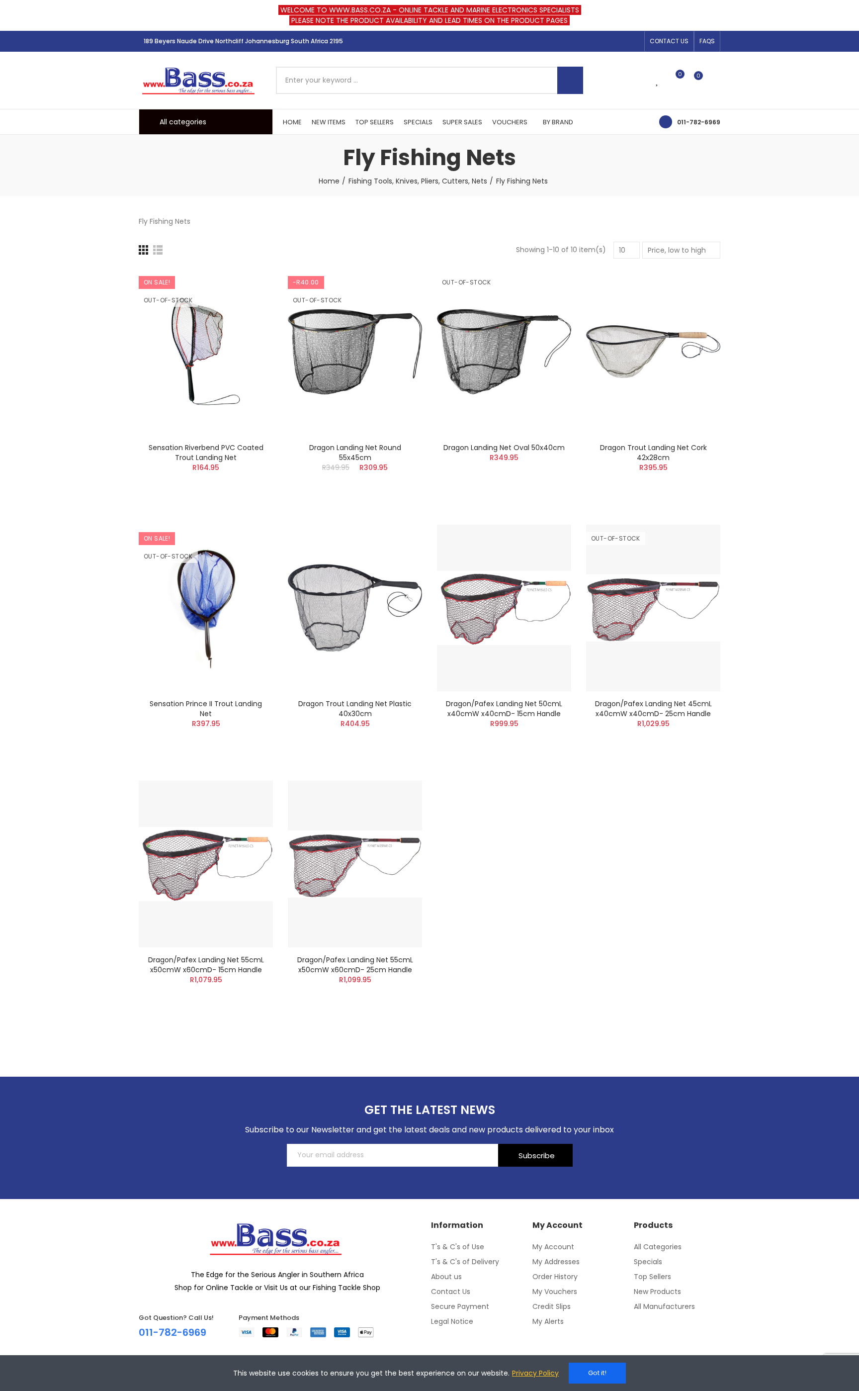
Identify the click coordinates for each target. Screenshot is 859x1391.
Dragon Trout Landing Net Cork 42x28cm (653, 453)
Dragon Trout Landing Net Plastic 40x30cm (355, 709)
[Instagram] (618, 41)
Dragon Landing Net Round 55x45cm (355, 453)
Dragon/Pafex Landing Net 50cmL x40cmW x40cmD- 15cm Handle (504, 709)
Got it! (597, 1373)
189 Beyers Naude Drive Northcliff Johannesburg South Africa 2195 (243, 41)
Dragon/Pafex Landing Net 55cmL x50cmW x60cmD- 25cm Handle (355, 965)
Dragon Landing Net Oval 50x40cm (504, 448)
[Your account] (715, 80)
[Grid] (143, 250)
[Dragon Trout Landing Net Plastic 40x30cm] (355, 608)
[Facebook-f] (602, 41)
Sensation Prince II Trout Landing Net (206, 709)
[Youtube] (634, 41)
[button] (669, 41)
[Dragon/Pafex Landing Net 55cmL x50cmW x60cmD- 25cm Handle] (355, 864)
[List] (158, 250)
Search (570, 80)
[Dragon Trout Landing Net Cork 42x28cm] (653, 352)
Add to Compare (248, 285)
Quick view (248, 325)
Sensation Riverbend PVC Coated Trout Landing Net (206, 453)
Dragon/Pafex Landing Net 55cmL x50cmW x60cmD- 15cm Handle (206, 965)
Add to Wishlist (248, 305)
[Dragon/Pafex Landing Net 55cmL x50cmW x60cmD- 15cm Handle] (206, 864)
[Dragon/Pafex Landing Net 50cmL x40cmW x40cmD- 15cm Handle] (504, 608)
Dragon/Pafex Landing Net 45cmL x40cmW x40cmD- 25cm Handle (653, 709)
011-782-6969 (698, 122)
